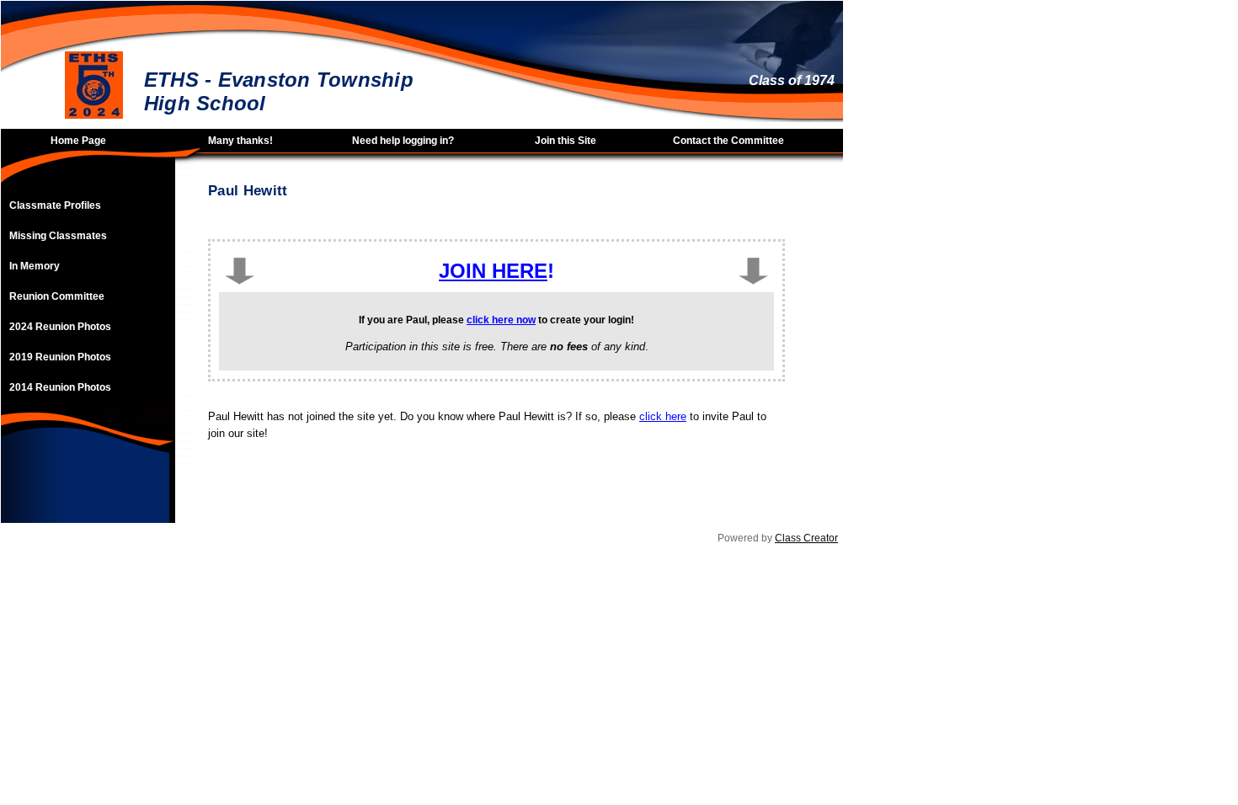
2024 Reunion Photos (60, 327)
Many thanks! (240, 141)
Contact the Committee (728, 141)
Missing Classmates (58, 236)
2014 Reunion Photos (60, 387)
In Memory (34, 266)
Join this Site (565, 141)
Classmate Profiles (55, 205)
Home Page (78, 141)
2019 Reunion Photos (60, 357)
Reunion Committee (56, 296)
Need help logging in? (403, 141)
